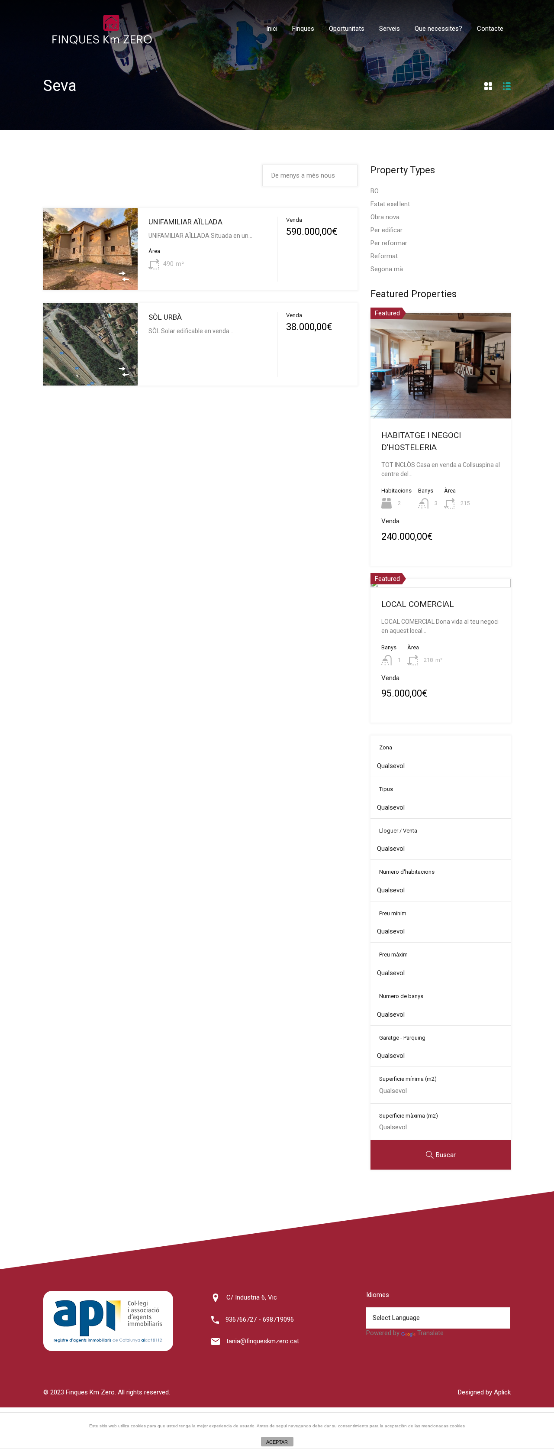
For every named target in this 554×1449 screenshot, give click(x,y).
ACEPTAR (277, 1442)
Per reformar (388, 243)
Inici (271, 28)
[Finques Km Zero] (101, 42)
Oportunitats (346, 28)
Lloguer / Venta (398, 830)
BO (374, 191)
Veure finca (90, 273)
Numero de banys (401, 996)
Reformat (384, 256)
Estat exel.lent (390, 204)
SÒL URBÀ (165, 317)
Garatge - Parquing (402, 1037)
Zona (385, 747)
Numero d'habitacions (407, 872)
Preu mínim (392, 913)
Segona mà (386, 269)
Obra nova (384, 217)
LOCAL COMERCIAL (417, 604)
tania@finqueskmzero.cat (262, 1341)
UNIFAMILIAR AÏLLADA (185, 221)
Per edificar (386, 230)
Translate (430, 1333)
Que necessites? (438, 28)
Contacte (490, 28)
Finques (303, 28)
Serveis (389, 28)
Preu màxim (393, 954)
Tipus (386, 789)
